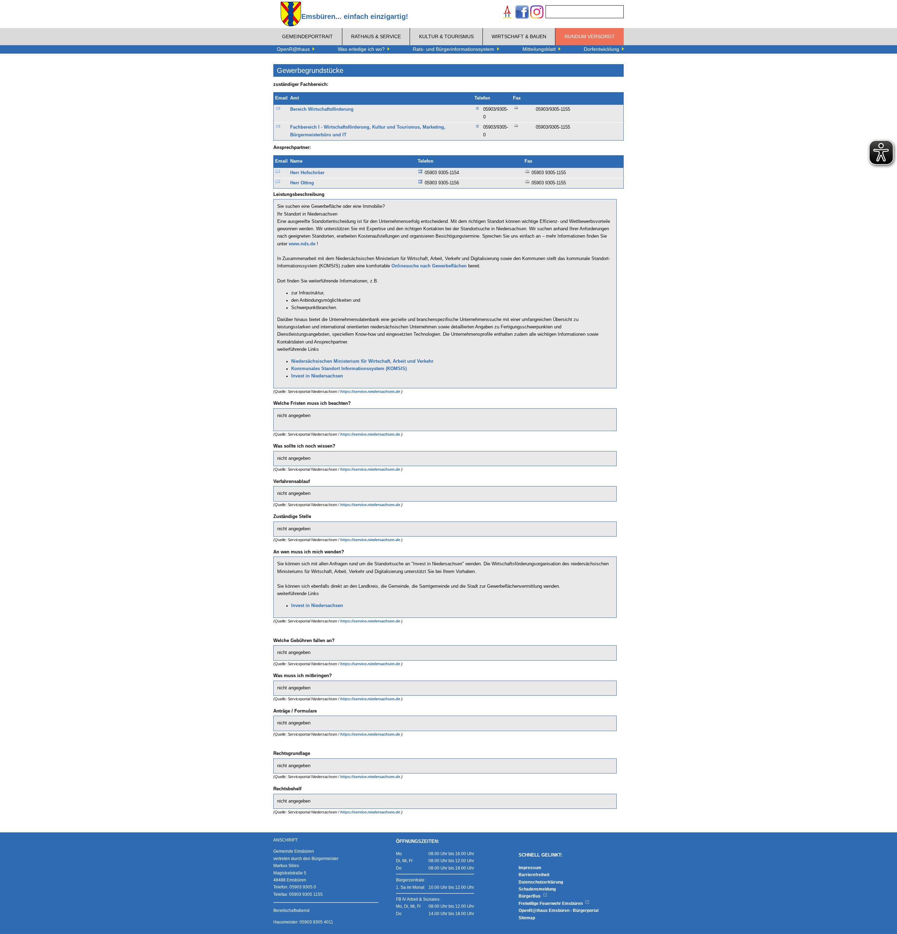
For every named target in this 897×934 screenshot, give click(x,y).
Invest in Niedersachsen (317, 376)
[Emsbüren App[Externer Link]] (507, 12)
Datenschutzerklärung (541, 882)
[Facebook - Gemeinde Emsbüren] (522, 12)
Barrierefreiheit (534, 874)
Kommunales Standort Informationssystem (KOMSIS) (349, 368)
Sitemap (527, 917)
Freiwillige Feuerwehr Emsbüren (551, 903)
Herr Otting (302, 182)
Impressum (530, 867)
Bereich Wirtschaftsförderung (322, 109)
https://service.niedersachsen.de (370, 391)
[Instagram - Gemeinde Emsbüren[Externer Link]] (536, 12)
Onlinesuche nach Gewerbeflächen (429, 266)
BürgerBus (530, 896)
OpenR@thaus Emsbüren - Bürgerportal (558, 910)
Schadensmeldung (537, 889)
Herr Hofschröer (307, 172)
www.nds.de (302, 243)
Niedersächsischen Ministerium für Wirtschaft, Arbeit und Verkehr (362, 361)
